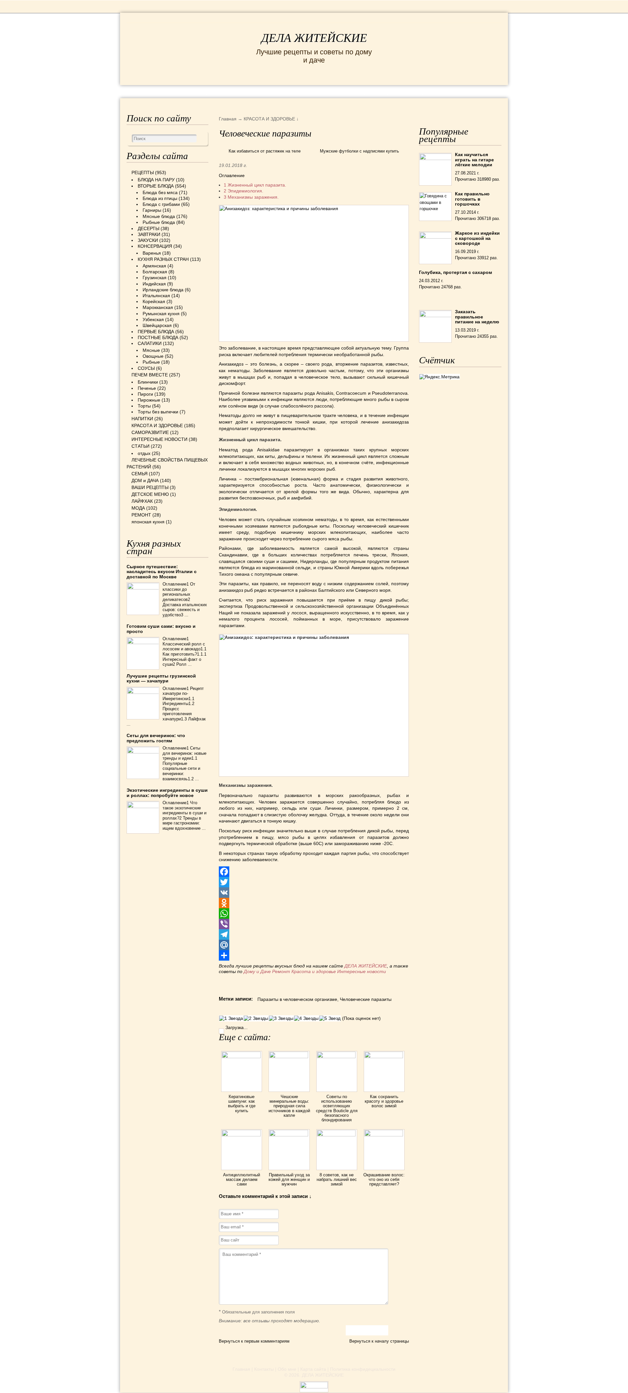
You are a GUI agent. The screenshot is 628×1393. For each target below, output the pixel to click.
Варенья (152, 253)
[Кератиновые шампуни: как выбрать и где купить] (241, 1056)
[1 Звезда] (231, 1018)
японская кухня (148, 521)
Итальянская (156, 295)
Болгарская (155, 271)
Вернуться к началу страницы (379, 1341)
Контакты (264, 1369)
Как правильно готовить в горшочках (472, 199)
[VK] (314, 892)
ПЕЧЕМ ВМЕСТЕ (149, 374)
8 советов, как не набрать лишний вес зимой (337, 1179)
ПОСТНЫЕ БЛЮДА (158, 337)
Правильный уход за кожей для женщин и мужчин (289, 1179)
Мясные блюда (159, 216)
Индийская (154, 283)
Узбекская (153, 319)
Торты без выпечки (158, 411)
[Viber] (314, 924)
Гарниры (152, 210)
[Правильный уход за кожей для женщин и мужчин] (289, 1134)
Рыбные (151, 362)
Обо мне (287, 1369)
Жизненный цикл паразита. (255, 185)
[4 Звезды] (306, 1018)
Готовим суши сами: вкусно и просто (161, 629)
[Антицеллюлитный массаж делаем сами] (241, 1134)
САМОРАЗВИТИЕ (150, 432)
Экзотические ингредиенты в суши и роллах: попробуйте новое (167, 792)
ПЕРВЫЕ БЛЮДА (156, 331)
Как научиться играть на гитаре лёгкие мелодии (474, 159)
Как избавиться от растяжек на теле (265, 151)
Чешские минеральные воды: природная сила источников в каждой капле (289, 1106)
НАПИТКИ (142, 418)
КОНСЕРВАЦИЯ (155, 246)
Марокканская (158, 307)
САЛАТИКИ (150, 343)
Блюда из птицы (160, 198)
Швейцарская (157, 325)
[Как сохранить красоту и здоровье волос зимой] (384, 1056)
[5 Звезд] (330, 1018)
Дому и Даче (257, 971)
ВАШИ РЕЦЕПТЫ (149, 487)
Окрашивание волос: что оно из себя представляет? (384, 1179)
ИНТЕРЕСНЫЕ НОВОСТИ (286, 91)
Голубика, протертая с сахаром (455, 272)
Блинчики (148, 382)
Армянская (154, 265)
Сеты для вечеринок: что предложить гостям (156, 738)
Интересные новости (362, 971)
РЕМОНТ (452, 91)
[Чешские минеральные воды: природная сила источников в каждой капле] (289, 1056)
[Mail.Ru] (314, 945)
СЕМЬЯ (346, 91)
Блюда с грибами (161, 204)
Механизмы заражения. (251, 197)
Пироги (145, 394)
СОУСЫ (146, 368)
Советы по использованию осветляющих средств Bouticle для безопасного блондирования (337, 1108)
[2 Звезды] (256, 1018)
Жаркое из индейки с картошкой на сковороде (477, 238)
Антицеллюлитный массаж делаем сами (241, 1179)
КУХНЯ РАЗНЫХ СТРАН (163, 259)
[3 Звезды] (281, 1018)
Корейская (154, 301)
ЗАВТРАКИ (149, 234)
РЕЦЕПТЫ (140, 91)
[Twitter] (314, 882)
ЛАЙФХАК (142, 501)
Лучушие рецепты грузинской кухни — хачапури (161, 678)
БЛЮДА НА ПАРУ (156, 179)
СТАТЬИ (140, 446)
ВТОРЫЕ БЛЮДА (156, 186)
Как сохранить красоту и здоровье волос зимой (384, 1101)
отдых (144, 453)
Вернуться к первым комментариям (254, 1341)
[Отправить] (314, 955)
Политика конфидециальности (362, 1369)
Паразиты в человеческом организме (297, 999)
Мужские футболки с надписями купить (359, 151)
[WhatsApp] (314, 913)
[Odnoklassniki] (314, 903)
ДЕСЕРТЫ (148, 228)
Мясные (151, 350)
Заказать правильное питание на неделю (477, 316)
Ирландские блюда (163, 289)
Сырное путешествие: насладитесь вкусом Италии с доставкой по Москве (162, 571)
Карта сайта (313, 1369)
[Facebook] (314, 871)
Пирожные (149, 400)
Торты (144, 405)
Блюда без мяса (160, 192)
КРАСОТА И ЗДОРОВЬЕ (201, 91)
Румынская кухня (161, 313)
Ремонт (281, 971)
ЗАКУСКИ (148, 240)
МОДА (421, 91)
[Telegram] (314, 934)
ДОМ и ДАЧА (385, 91)
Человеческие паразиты (366, 999)
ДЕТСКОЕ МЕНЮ (150, 494)
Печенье (147, 388)
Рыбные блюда (159, 222)
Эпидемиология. (243, 190)
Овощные (153, 356)
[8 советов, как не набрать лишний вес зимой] (336, 1134)
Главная (241, 1369)
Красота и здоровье (313, 971)
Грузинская (154, 277)
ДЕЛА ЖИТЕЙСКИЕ (314, 38)
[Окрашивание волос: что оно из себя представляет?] (384, 1134)
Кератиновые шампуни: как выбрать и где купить (241, 1103)
